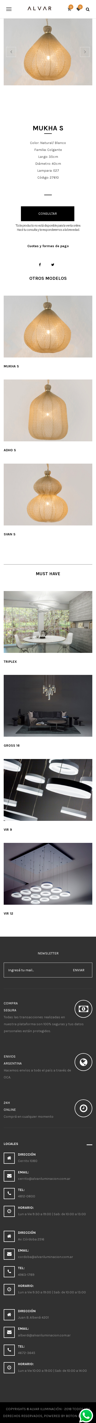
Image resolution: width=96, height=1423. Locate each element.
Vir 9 (8, 830)
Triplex (10, 662)
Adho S (10, 450)
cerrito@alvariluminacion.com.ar (44, 1179)
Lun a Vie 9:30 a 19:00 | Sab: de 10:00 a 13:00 (52, 1214)
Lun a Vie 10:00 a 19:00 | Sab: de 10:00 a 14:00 (52, 1371)
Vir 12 (8, 913)
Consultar (47, 214)
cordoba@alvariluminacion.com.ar (45, 1257)
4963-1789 (26, 1275)
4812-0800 (26, 1196)
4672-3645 (26, 1353)
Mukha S (11, 366)
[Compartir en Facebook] (40, 265)
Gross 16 (12, 745)
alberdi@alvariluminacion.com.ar (44, 1335)
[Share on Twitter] (52, 265)
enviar (78, 970)
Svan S (10, 534)
